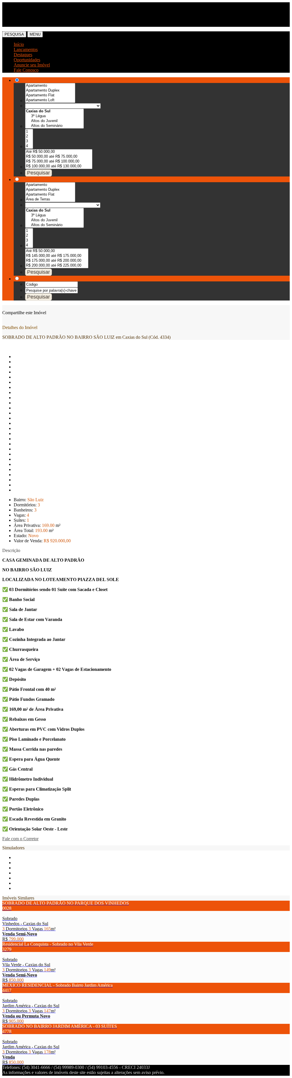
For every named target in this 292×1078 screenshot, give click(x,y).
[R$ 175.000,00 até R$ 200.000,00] (56, 260)
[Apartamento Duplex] (50, 90)
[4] (29, 146)
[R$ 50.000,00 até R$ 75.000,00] (58, 156)
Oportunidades (27, 59)
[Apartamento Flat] (50, 95)
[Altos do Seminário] (54, 125)
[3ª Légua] (54, 116)
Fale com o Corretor (20, 838)
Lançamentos (26, 49)
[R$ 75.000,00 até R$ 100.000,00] (58, 161)
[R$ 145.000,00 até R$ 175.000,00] (56, 255)
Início (19, 44)
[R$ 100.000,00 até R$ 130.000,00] (58, 166)
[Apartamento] (50, 85)
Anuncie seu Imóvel (32, 64)
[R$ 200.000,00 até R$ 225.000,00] (56, 265)
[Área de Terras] (50, 199)
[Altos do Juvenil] (54, 121)
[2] (29, 136)
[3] (29, 141)
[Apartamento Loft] (50, 100)
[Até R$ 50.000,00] (58, 151)
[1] (29, 131)
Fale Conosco (26, 70)
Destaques (23, 54)
